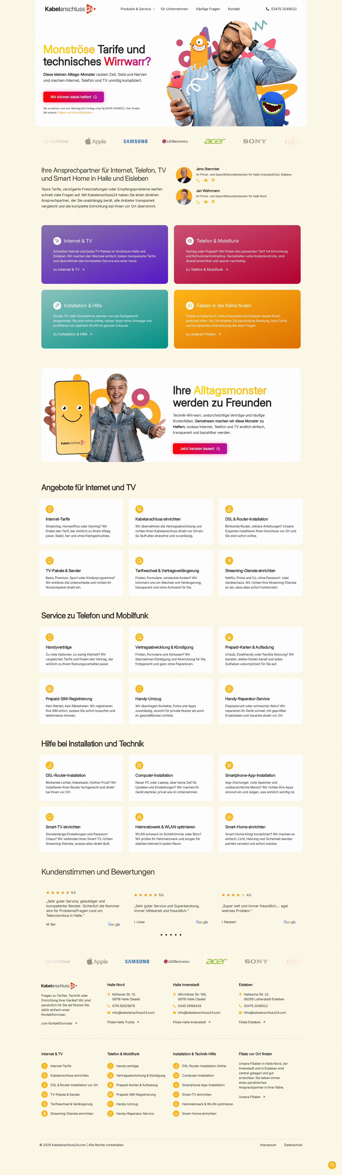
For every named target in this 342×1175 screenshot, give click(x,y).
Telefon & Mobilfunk (123, 1054)
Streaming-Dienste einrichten (250, 570)
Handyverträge (58, 647)
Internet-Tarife (58, 519)
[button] (161, 935)
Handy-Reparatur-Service (247, 698)
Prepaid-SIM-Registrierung (69, 698)
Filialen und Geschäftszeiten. (75, 112)
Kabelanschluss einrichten (158, 519)
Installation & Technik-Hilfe (194, 1054)
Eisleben (246, 985)
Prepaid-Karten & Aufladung (249, 647)
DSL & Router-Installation (246, 519)
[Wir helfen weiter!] (332, 1165)
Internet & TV (52, 1054)
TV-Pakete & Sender (63, 570)
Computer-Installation (154, 775)
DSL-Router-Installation (66, 775)
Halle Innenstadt (186, 985)
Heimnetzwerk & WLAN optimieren (165, 827)
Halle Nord (116, 985)
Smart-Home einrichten (245, 827)
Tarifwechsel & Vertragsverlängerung (167, 570)
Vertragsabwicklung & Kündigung (164, 647)
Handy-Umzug (148, 698)
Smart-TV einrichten (63, 827)
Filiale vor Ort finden (255, 1054)
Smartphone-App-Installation (250, 775)
